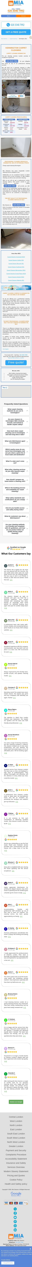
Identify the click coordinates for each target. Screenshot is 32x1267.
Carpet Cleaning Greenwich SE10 (16, 257)
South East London (16, 1133)
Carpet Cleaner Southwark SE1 (16, 267)
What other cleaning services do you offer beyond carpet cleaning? (15, 471)
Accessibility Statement (16, 1159)
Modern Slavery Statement (16, 1171)
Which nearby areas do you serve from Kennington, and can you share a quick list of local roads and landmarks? (15, 452)
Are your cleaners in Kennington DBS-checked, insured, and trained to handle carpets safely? (15, 421)
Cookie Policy (16, 1180)
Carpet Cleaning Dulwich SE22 (16, 277)
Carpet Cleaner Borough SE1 (16, 263)
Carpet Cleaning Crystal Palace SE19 (16, 273)
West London (16, 1121)
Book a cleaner (20, 358)
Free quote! (16, 362)
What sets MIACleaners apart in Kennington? (15, 442)
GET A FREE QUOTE (16, 32)
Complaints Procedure (16, 1154)
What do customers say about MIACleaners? (15, 517)
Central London (16, 1117)
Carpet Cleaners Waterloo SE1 (16, 280)
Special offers (11, 358)
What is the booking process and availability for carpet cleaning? (15, 489)
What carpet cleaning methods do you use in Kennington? (15, 411)
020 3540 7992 (16, 11)
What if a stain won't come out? (15, 462)
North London (16, 1125)
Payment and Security (16, 1150)
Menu (8, 16)
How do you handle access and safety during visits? (15, 509)
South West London (16, 1138)
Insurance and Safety (16, 1163)
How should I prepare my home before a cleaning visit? (15, 480)
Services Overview (16, 1167)
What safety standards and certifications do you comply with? (15, 499)
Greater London (16, 1146)
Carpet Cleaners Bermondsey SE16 (16, 270)
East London (16, 1129)
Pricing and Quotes (16, 1175)
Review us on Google (16, 1102)
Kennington (6, 349)
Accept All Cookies (8, 1263)
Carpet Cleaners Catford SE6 (16, 260)
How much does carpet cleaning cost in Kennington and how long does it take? (15, 432)
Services (23, 16)
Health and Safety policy (16, 1184)
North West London (16, 1142)
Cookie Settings (6, 1259)
